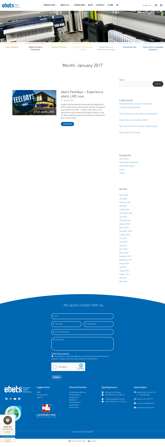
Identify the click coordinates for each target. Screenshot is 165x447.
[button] (56, 5)
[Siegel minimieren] (1, 416)
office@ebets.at (148, 403)
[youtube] (15, 399)
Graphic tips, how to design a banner (133, 120)
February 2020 (125, 220)
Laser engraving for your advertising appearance (138, 114)
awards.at (73, 400)
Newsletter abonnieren (145, 408)
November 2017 (125, 256)
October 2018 (124, 235)
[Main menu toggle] (161, 5)
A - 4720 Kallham (143, 395)
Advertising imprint (127, 166)
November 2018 (125, 231)
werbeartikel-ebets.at (77, 392)
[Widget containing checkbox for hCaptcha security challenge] (68, 366)
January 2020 (124, 224)
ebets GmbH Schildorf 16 (146, 392)
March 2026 (123, 195)
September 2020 (125, 213)
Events (122, 170)
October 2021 (124, 210)
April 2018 (123, 249)
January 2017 (124, 271)
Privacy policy (42, 395)
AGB (38, 392)
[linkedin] (19, 399)
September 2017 (125, 260)
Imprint (40, 397)
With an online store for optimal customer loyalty (138, 126)
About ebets (124, 159)
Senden (56, 377)
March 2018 (123, 253)
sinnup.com (73, 407)
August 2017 (124, 264)
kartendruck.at (75, 402)
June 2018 (123, 242)
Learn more (67, 124)
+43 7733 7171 (147, 399)
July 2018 (123, 238)
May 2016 (122, 278)
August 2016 (124, 274)
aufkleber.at (73, 397)
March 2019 (123, 228)
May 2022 (122, 206)
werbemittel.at (74, 395)
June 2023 (123, 199)
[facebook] (6, 399)
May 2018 (122, 246)
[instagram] (10, 399)
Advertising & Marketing (128, 162)
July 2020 (123, 217)
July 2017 (123, 267)
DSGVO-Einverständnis (61, 354)
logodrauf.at (74, 405)
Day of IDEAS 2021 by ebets (130, 133)
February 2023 (125, 202)
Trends (122, 173)
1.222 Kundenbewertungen (7, 436)
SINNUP (89, 432)
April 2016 (123, 282)
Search (122, 80)
